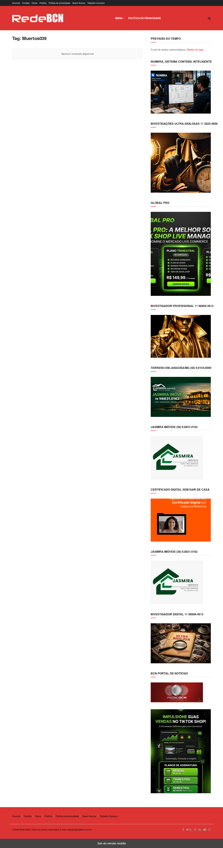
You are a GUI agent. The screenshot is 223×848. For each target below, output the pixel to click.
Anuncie (16, 2)
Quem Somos (78, 2)
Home (34, 2)
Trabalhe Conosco (96, 2)
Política (43, 2)
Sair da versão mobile (111, 843)
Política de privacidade (59, 2)
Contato (26, 2)
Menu (118, 18)
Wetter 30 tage (195, 49)
